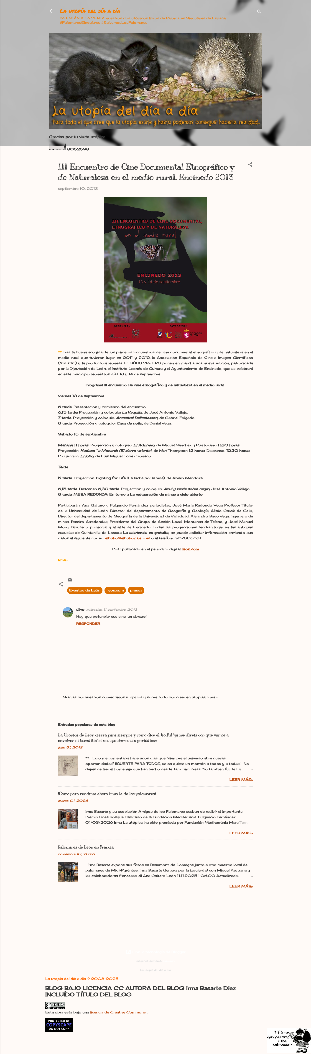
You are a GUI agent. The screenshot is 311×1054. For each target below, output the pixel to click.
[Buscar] (259, 12)
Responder (88, 623)
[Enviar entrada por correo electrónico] (70, 581)
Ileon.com (115, 590)
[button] (250, 165)
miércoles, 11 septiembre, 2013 (111, 609)
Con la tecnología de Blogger (158, 952)
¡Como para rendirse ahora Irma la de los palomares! (107, 793)
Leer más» (241, 779)
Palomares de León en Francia (86, 847)
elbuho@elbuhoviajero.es (127, 538)
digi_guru (169, 960)
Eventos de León (84, 590)
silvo (80, 609)
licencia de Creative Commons (118, 1012)
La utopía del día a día (90, 11)
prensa (136, 590)
